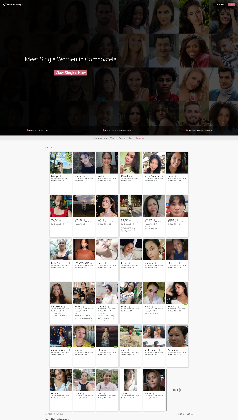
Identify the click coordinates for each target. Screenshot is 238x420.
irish (77, 350)
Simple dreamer (102, 313)
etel (100, 176)
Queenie (102, 306)
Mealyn (54, 176)
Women (112, 138)
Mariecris (172, 263)
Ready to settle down (151, 228)
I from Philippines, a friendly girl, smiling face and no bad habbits (60, 316)
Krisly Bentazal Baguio (153, 176)
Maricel (78, 176)
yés (76, 313)
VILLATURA (57, 306)
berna (124, 263)
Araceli (78, 306)
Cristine (172, 219)
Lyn (99, 219)
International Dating (100, 138)
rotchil (124, 306)
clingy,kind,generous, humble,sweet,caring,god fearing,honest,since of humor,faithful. (128, 229)
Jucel (100, 263)
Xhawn (148, 393)
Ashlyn (124, 393)
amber (124, 219)
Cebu (130, 138)
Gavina (171, 350)
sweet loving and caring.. (152, 313)
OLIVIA (54, 219)
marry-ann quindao (59, 350)
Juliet (171, 176)
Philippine (122, 138)
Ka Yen (78, 393)
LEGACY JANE (82, 263)
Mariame (149, 263)
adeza (148, 306)
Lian (100, 393)
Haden (54, 393)
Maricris (172, 306)
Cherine (148, 219)
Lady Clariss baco (59, 263)
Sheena (78, 219)
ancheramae (151, 350)
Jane (123, 350)
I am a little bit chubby (57, 313)
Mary (100, 350)
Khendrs (125, 176)
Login (232, 4)
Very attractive (149, 226)
